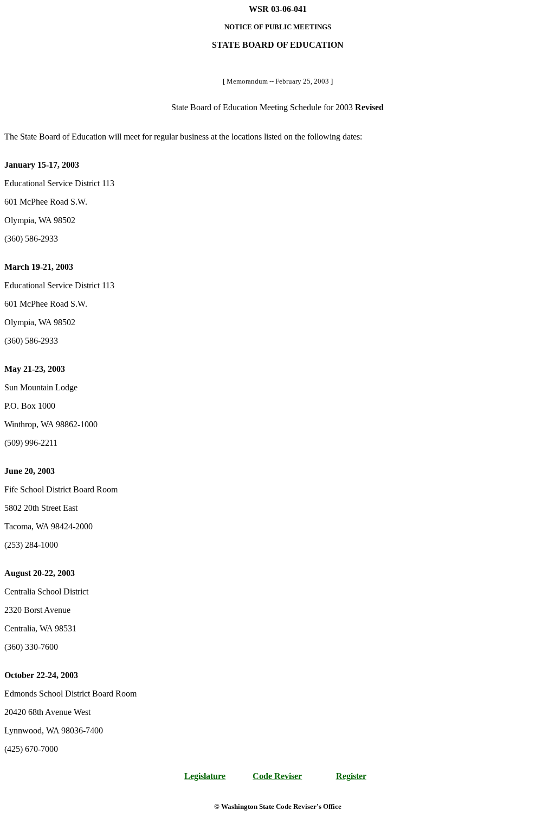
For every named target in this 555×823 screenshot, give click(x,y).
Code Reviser (277, 776)
